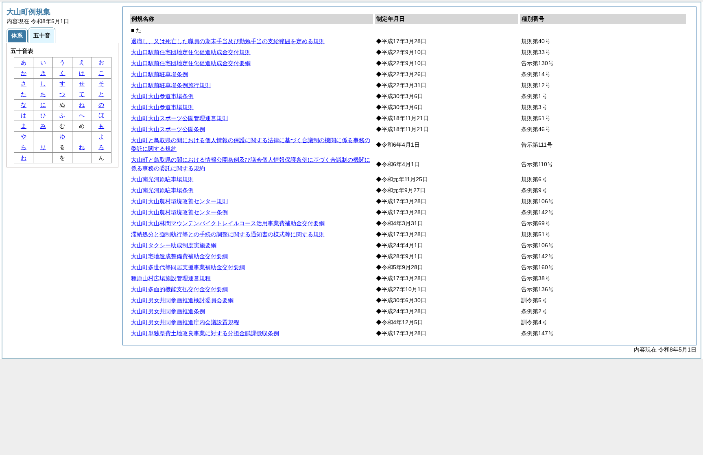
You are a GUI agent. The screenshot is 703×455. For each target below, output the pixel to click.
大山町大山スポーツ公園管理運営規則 (179, 118)
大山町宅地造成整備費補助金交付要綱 (179, 256)
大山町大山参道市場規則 (162, 107)
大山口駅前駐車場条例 (159, 74)
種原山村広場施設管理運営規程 (171, 278)
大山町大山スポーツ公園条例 (168, 129)
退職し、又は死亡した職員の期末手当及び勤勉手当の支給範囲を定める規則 (228, 41)
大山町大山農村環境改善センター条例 (179, 212)
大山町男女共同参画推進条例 (168, 311)
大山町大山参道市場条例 (162, 96)
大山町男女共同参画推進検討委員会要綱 (182, 300)
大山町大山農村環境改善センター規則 (179, 201)
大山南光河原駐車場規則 (162, 179)
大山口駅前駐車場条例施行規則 (171, 85)
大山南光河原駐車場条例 (162, 190)
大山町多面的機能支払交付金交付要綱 (179, 289)
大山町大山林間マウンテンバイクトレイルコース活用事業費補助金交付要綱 (228, 223)
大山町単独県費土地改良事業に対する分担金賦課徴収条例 (205, 333)
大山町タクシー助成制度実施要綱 (173, 245)
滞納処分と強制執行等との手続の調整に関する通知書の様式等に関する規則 (228, 234)
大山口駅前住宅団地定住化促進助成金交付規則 (191, 52)
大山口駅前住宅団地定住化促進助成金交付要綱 (191, 63)
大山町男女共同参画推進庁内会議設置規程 (185, 322)
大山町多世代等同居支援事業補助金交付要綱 (188, 267)
